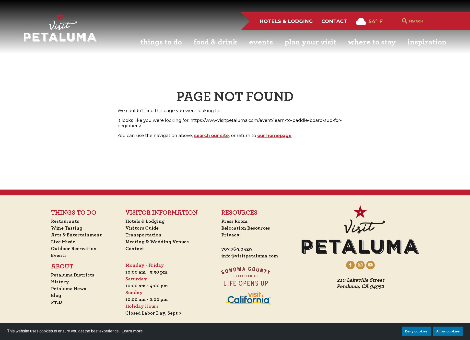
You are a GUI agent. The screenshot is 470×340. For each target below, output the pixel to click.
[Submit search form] (404, 21)
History (60, 281)
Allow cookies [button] (448, 331)
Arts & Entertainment (76, 235)
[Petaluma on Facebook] (350, 265)
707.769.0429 (236, 249)
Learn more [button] (132, 331)
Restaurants (65, 221)
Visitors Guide (142, 228)
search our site (211, 135)
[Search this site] (427, 21)
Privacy (230, 235)
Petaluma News (68, 288)
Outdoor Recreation (74, 248)
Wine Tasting (66, 228)
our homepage (274, 135)
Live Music (63, 241)
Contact (334, 21)
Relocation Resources (245, 228)
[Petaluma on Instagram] (360, 265)
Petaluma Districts (72, 275)
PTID (56, 302)
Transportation (143, 235)
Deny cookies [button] (416, 331)
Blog (56, 295)
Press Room (234, 221)
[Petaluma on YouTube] (370, 265)
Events (59, 255)
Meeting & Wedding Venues (157, 241)
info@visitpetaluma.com (249, 256)
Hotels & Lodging (286, 21)
